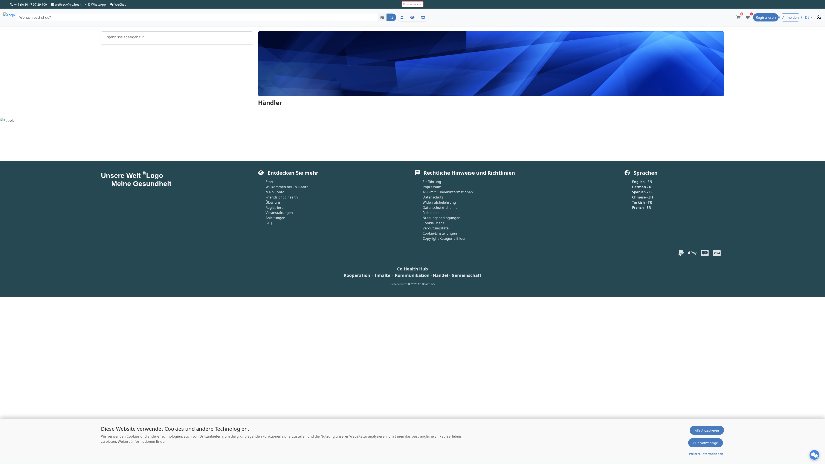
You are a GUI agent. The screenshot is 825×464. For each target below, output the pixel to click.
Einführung (432, 181)
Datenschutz (433, 197)
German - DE (642, 187)
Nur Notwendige (705, 443)
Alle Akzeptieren (707, 430)
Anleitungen (275, 217)
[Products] (423, 17)
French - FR (641, 207)
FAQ (269, 223)
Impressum (432, 187)
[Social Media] (412, 17)
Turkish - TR (642, 202)
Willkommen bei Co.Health (287, 187)
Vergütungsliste (436, 228)
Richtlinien (431, 212)
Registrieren (276, 207)
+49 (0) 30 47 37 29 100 (30, 4)
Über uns (273, 202)
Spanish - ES (642, 192)
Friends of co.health (282, 197)
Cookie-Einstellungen (440, 233)
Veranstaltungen (279, 212)
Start (269, 181)
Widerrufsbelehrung (439, 202)
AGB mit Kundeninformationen (448, 192)
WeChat (120, 4)
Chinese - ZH (642, 197)
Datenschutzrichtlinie (440, 207)
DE (807, 17)
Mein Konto (275, 192)
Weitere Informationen (706, 454)
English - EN (642, 181)
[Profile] (402, 17)
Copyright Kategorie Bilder (444, 238)
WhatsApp (98, 4)
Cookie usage (434, 223)
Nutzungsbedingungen (441, 217)
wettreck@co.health (69, 4)
